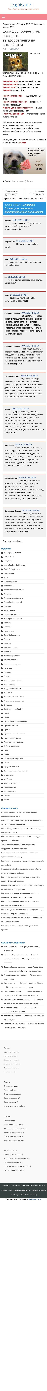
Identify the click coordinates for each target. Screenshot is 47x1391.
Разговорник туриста (12, 738)
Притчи (7, 730)
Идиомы (7, 651)
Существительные (11, 767)
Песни (6, 713)
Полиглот (8, 717)
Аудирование (9, 610)
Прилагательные (11, 726)
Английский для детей (13, 602)
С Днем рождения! (11, 746)
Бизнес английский (12, 614)
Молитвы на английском (14, 697)
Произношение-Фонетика (14, 734)
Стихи (6, 763)
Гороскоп (8, 627)
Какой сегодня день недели (15, 1128)
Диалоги (7, 643)
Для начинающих (11, 647)
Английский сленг (11, 1090)
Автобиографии (10, 581)
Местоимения (9, 684)
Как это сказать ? (19, 181)
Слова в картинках (11, 1086)
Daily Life (7, 561)
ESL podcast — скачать (13, 1162)
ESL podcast (9, 557)
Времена (7, 623)
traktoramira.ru (35, 1199)
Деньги (7, 639)
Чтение (7, 796)
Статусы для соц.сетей (13, 758)
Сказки (7, 750)
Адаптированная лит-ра (14, 590)
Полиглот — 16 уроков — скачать (17, 1166)
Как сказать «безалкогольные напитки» (36, 193)
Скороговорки (9, 1120)
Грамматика (9, 631)
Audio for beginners (12, 569)
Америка (7, 594)
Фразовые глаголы (11, 783)
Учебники (8, 779)
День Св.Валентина (12, 635)
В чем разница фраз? (13, 619)
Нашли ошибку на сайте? (14, 1170)
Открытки (8, 705)
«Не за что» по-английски (14, 1106)
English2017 (20, 5)
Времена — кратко (11, 1060)
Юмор (6, 800)
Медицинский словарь (13, 680)
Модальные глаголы (12, 689)
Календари (8, 668)
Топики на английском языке (16, 771)
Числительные (10, 791)
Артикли (7, 606)
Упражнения (9, 775)
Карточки (7, 672)
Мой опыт (8, 693)
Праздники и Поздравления (15, 721)
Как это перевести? (12, 656)
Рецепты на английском (14, 742)
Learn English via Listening (14, 565)
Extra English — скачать (13, 1154)
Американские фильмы (13, 598)
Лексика (30, 181)
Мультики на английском (14, 701)
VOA (6, 577)
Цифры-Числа (10, 787)
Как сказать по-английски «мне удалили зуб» (11, 193)
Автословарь (9, 586)
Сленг (6, 754)
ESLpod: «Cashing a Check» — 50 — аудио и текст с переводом (21, 959)
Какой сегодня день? (12, 664)
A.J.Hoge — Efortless (12, 553)
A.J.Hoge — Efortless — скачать (17, 1158)
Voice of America (10, 1150)
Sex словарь (9, 573)
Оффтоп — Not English (13, 709)
